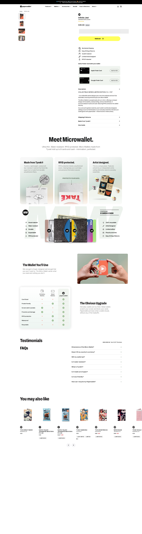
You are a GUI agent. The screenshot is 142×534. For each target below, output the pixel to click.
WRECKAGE (118, 430)
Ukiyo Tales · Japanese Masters (46, 430)
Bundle (75, 6)
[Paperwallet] (26, 6)
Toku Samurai (81, 430)
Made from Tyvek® (84, 121)
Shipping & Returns (84, 117)
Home (21, 11)
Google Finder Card (97, 80)
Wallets (56, 6)
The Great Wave (26, 430)
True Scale (136, 430)
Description (82, 89)
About (94, 6)
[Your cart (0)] (121, 6)
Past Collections (84, 6)
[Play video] (102, 268)
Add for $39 (114, 70)
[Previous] (68, 445)
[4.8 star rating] (99, 21)
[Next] (74, 445)
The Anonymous (101, 430)
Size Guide (81, 125)
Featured (48, 6)
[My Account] (118, 6)
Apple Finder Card (96, 70)
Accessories (66, 6)
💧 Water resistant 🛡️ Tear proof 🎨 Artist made (71, 1)
